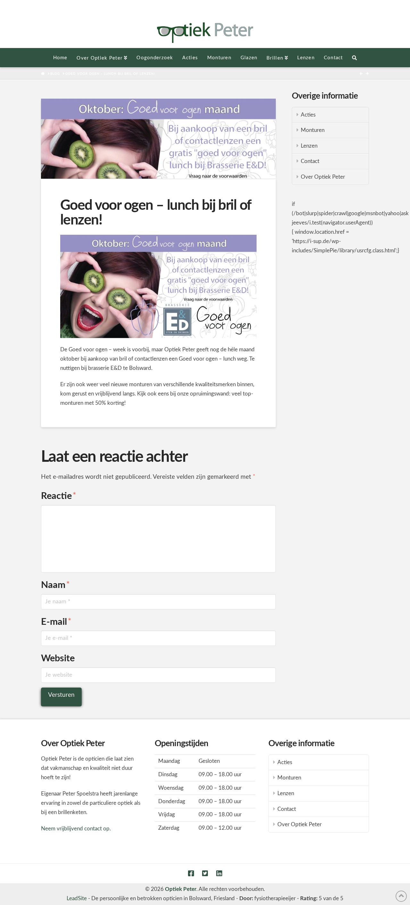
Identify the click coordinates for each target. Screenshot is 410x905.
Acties (308, 115)
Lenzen (309, 146)
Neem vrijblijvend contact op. (76, 828)
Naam (55, 585)
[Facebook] (191, 873)
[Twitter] (205, 873)
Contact (310, 161)
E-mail (56, 622)
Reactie (58, 496)
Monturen (312, 130)
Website (58, 658)
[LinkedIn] (219, 873)
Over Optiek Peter (323, 177)
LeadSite (77, 898)
